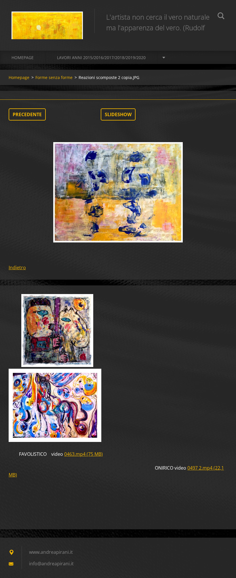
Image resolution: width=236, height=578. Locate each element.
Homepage (23, 57)
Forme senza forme (54, 77)
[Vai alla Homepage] (47, 19)
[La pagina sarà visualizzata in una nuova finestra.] (118, 192)
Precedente (27, 114)
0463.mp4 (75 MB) (83, 454)
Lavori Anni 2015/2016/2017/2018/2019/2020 (101, 57)
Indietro (17, 267)
